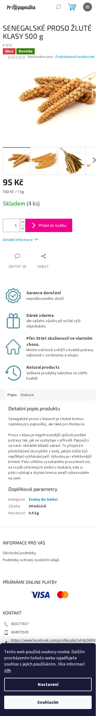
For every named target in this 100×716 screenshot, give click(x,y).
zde (7, 670)
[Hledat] (58, 7)
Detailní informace (18, 240)
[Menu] (87, 7)
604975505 (20, 632)
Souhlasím (48, 702)
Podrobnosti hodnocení (75, 57)
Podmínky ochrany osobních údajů (31, 560)
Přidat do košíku (52, 225)
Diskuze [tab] (27, 395)
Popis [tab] (12, 395)
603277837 (20, 624)
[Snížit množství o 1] (22, 228)
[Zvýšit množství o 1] (22, 222)
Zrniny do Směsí (43, 499)
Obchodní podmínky (19, 553)
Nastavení (48, 684)
